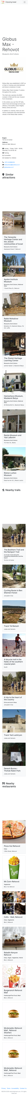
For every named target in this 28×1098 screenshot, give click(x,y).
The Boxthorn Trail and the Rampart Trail (14, 551)
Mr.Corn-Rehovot (11, 881)
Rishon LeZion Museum (10, 474)
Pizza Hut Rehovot (12, 846)
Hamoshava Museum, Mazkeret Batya (13, 397)
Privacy (3, 1088)
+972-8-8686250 (9, 162)
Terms (8, 1088)
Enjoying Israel (11, 2)
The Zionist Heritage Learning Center (13, 359)
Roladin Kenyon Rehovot (11, 953)
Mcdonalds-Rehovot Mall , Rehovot (13, 1069)
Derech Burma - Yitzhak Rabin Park (12, 769)
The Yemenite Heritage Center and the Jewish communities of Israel (13, 240)
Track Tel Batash (11, 626)
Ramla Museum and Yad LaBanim (12, 436)
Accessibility (15, 1088)
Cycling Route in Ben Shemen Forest (13, 591)
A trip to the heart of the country (13, 698)
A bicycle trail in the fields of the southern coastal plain (13, 661)
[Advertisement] (14, 21)
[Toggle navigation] (24, 2)
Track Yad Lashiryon (13, 735)
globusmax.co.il (8, 167)
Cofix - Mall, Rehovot (13, 917)
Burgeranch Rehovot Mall (13, 991)
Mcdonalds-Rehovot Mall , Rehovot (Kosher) (13, 1030)
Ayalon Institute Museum (11, 280)
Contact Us (23, 1088)
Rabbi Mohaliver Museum (11, 319)
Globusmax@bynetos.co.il (12, 164)
